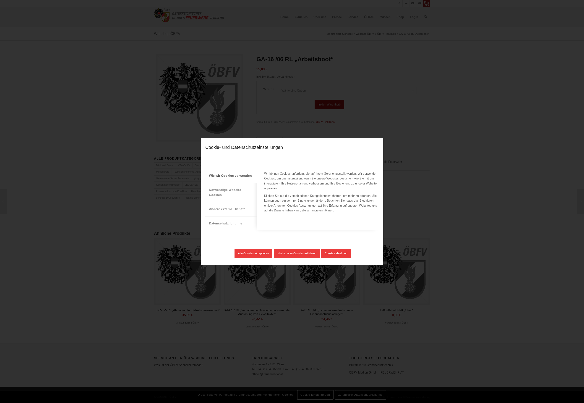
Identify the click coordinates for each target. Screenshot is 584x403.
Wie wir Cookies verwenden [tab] (230, 175)
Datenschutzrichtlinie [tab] (225, 223)
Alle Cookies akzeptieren (253, 253)
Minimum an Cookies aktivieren (296, 253)
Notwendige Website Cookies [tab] (225, 192)
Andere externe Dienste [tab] (227, 209)
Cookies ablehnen (336, 253)
